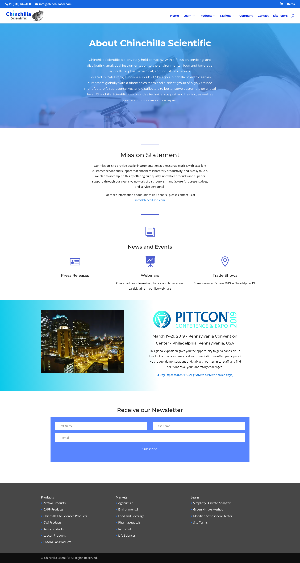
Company (246, 15)
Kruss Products (53, 529)
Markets (225, 15)
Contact (263, 15)
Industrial (124, 529)
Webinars (150, 275)
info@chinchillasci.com (150, 200)
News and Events (150, 247)
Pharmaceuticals (129, 522)
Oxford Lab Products (57, 542)
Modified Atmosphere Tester (212, 516)
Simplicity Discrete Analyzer (212, 503)
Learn (187, 15)
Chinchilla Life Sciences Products (65, 516)
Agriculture (125, 503)
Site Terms (280, 15)
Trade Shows (225, 275)
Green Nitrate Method (208, 509)
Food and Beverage (131, 516)
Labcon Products (54, 535)
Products (205, 15)
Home (174, 15)
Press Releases (75, 275)
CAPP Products (53, 509)
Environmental (128, 509)
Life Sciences (127, 535)
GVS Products (52, 522)
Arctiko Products (54, 503)
